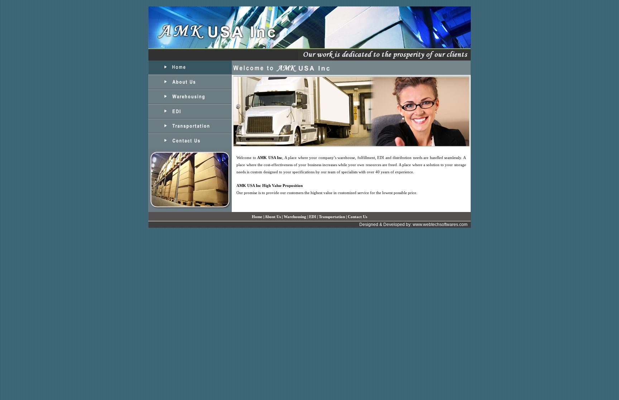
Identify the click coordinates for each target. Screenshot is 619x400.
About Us (273, 217)
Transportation (332, 217)
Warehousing (295, 217)
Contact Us (357, 217)
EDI (312, 217)
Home (257, 217)
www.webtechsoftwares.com (440, 224)
